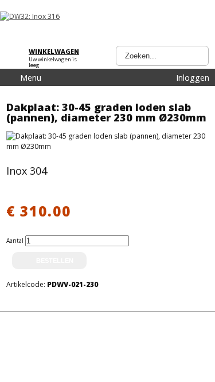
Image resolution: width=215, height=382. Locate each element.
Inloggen (192, 77)
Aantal (15, 241)
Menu (30, 77)
